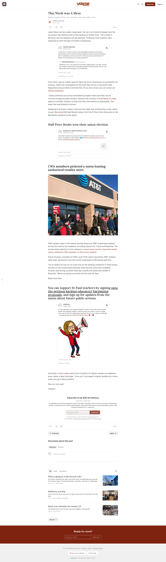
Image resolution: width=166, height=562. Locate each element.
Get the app (92, 553)
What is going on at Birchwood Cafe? (65, 476)
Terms (89, 548)
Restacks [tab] (60, 447)
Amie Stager (59, 483)
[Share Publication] (142, 4)
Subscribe (150, 4)
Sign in (160, 4)
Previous (55, 433)
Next (112, 433)
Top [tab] (50, 471)
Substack (73, 558)
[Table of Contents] (2, 281)
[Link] (45, 124)
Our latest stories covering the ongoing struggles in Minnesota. (69, 509)
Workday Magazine (58, 21)
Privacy (84, 548)
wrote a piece (64, 373)
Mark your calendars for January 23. (64, 506)
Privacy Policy (97, 419)
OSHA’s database (55, 91)
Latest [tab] (55, 471)
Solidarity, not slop (56, 491)
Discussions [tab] (62, 471)
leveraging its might (107, 98)
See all (52, 520)
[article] (83, 481)
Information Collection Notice (82, 419)
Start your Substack (78, 553)
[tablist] (56, 447)
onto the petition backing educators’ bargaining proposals (83, 291)
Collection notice (97, 548)
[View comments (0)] (57, 27)
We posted (59, 112)
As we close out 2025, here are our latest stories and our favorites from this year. (73, 495)
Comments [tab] (52, 447)
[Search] (138, 4)
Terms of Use (92, 417)
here (60, 278)
